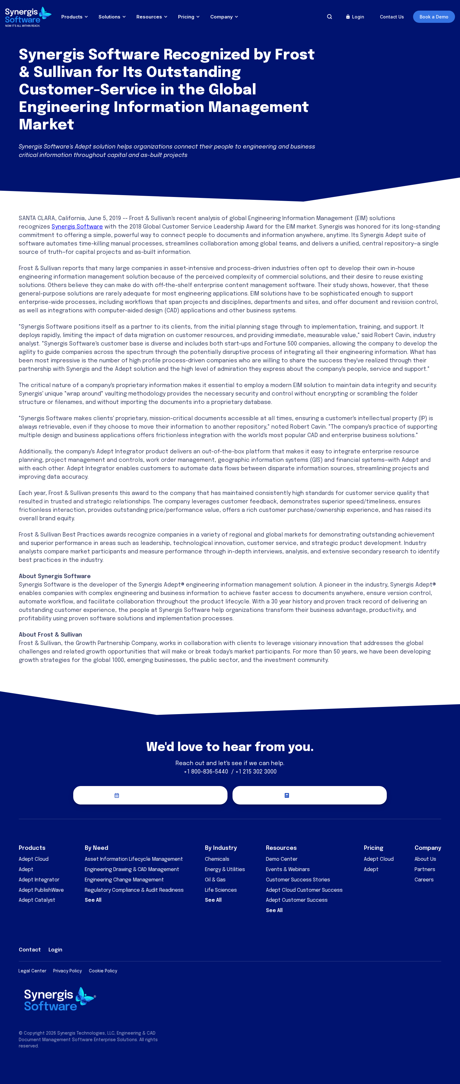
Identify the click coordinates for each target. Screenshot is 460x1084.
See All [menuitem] (93, 900)
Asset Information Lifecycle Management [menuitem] (134, 859)
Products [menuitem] (32, 848)
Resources (149, 17)
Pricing (186, 17)
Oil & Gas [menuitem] (215, 880)
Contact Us (392, 16)
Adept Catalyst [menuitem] (37, 900)
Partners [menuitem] (425, 869)
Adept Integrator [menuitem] (39, 880)
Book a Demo (434, 16)
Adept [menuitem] (26, 869)
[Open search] (329, 16)
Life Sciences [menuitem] (221, 890)
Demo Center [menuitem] (282, 859)
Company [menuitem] (428, 848)
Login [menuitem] (55, 950)
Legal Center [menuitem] (32, 971)
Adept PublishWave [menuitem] (41, 890)
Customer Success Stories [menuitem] (298, 880)
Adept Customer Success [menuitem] (297, 900)
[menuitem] (391, 949)
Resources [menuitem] (281, 848)
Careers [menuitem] (424, 880)
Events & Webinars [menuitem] (288, 869)
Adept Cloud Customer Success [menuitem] (304, 890)
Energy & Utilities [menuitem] (225, 869)
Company (221, 17)
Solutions (109, 17)
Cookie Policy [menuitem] (103, 971)
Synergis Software (77, 227)
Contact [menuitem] (30, 950)
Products (72, 17)
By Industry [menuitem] (221, 848)
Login (358, 16)
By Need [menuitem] (96, 848)
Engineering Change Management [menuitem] (124, 880)
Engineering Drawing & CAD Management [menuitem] (132, 869)
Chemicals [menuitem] (217, 859)
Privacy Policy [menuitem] (67, 971)
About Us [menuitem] (425, 859)
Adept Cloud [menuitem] (34, 859)
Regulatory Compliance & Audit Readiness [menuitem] (134, 890)
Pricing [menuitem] (373, 848)
